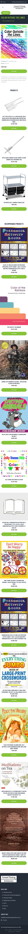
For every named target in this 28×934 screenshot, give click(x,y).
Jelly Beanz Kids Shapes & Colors (14, 479)
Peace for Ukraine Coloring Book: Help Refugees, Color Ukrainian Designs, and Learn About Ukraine (14, 746)
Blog (4, 908)
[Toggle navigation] (2, 7)
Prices (4, 903)
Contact (10, 930)
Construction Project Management (11, 895)
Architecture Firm (7, 892)
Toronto (4, 1)
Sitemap (18, 931)
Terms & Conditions (18, 930)
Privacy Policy (11, 931)
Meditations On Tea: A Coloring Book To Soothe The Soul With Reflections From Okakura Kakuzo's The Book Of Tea (14, 793)
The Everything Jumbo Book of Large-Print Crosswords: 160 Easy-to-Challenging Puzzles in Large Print (14, 692)
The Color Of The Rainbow (14, 327)
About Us (5, 906)
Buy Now (14, 71)
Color (15, 61)
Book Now (6, 12)
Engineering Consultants (9, 900)
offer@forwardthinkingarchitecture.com (19, 1)
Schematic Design (7, 898)
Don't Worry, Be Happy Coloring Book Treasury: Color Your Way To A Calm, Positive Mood (14, 582)
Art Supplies (10, 61)
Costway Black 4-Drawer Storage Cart (14, 202)
